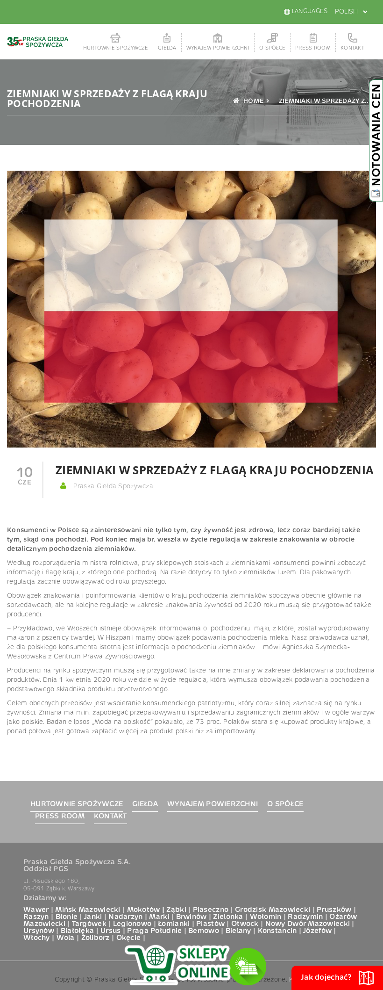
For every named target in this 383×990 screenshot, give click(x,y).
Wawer (36, 910)
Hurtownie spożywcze (115, 48)
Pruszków (334, 910)
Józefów (317, 931)
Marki (159, 917)
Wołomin (266, 917)
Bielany (238, 931)
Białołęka (77, 931)
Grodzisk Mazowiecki (272, 910)
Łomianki (174, 924)
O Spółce (272, 48)
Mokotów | (146, 910)
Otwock (245, 924)
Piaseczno (211, 910)
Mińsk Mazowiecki (87, 910)
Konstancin (277, 931)
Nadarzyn (125, 917)
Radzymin (305, 917)
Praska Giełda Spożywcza (112, 487)
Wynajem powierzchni (217, 48)
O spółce (285, 804)
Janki (93, 917)
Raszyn (36, 917)
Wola (66, 938)
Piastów (210, 924)
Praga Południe (154, 931)
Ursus (110, 931)
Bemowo (203, 931)
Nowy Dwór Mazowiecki (307, 924)
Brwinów (191, 917)
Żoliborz (95, 938)
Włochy (36, 938)
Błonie (67, 917)
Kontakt (352, 48)
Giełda (167, 48)
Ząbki (176, 910)
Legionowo (132, 924)
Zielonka (228, 917)
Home (252, 101)
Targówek (89, 924)
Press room (313, 48)
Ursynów (38, 931)
